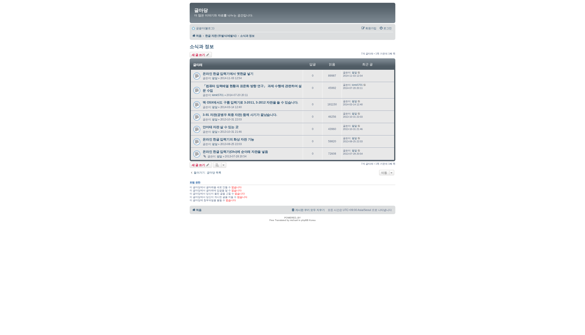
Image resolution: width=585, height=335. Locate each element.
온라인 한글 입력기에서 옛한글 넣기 (228, 73)
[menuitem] (385, 28)
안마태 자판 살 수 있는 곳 (220, 127)
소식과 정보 (202, 46)
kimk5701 (218, 95)
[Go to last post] (359, 72)
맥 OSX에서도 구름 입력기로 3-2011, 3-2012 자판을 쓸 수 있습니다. (250, 102)
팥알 (215, 78)
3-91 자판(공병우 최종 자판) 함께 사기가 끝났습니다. (240, 115)
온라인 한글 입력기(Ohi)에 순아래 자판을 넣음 (235, 151)
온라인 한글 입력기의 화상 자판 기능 (228, 139)
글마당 (201, 10)
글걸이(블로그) (205, 28)
